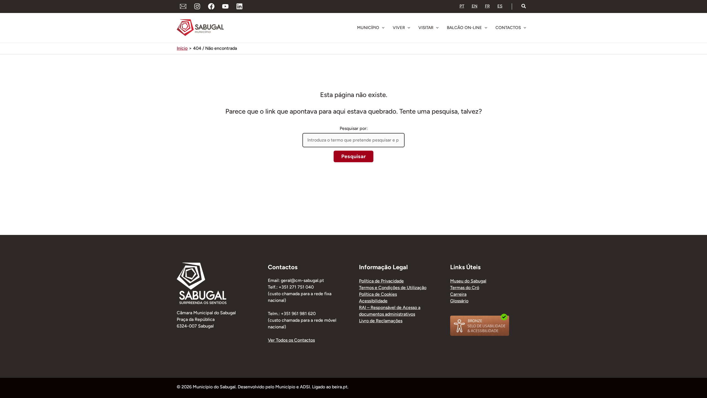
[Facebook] (211, 6)
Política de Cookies (378, 294)
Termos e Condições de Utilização (392, 287)
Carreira (458, 294)
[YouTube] (225, 6)
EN (475, 6)
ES (499, 6)
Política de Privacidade (381, 281)
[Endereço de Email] (183, 6)
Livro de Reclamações (380, 320)
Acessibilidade (373, 300)
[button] (524, 6)
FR (487, 6)
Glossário (459, 300)
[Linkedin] (239, 6)
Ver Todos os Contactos (291, 340)
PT (462, 6)
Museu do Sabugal (468, 281)
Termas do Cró (464, 287)
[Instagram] (197, 6)
